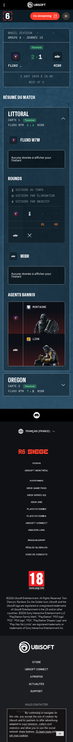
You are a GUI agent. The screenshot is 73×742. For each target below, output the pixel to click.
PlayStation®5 (36, 509)
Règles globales (36, 547)
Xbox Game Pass (36, 488)
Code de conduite (36, 554)
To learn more (44, 731)
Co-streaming (42, 16)
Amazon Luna (36, 530)
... (45, 33)
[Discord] (36, 415)
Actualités (36, 684)
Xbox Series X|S (36, 495)
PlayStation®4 (36, 516)
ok (60, 733)
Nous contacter (36, 704)
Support (36, 691)
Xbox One (36, 502)
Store (36, 662)
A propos (36, 676)
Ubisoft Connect (36, 669)
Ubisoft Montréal (36, 470)
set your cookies (18, 735)
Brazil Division (20, 33)
